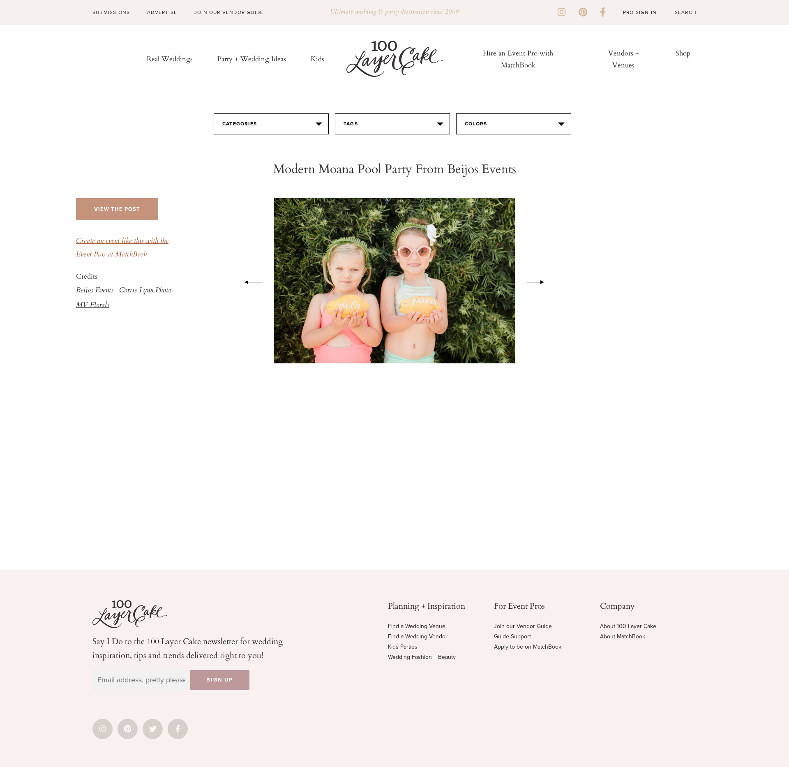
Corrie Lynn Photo (145, 290)
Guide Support (512, 636)
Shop (683, 53)
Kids (317, 58)
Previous (249, 280)
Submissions (111, 12)
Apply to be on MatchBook (527, 646)
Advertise (162, 12)
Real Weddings (170, 58)
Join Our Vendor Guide (228, 12)
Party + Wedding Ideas (251, 58)
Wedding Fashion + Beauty (422, 657)
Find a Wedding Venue (416, 626)
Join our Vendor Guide (523, 626)
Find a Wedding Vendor (418, 636)
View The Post (117, 209)
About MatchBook (622, 636)
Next (540, 280)
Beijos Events (94, 290)
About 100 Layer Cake (628, 626)
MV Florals (92, 305)
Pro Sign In (640, 12)
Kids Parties (403, 646)
